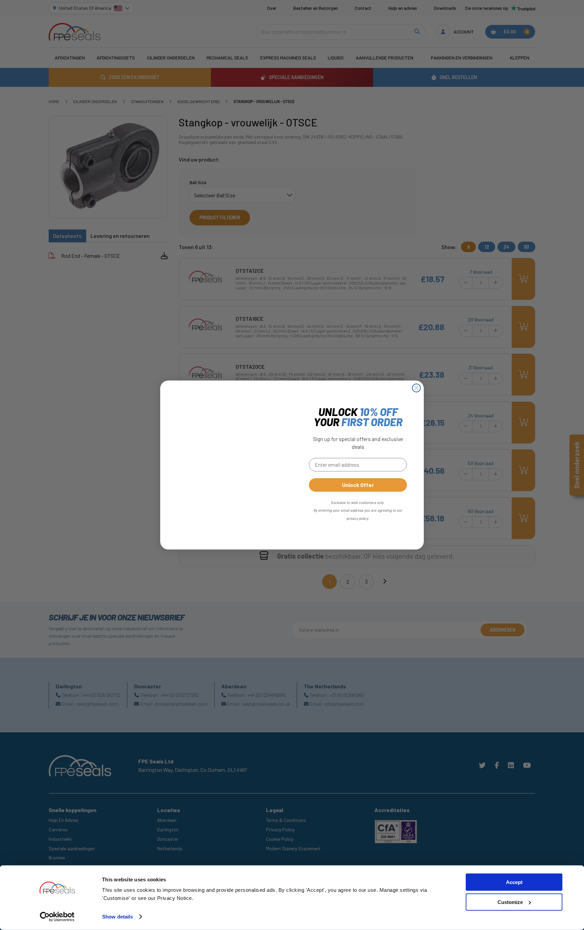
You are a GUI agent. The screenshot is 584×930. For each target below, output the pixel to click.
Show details (117, 917)
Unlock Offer (358, 485)
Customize (510, 902)
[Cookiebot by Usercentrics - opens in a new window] (57, 917)
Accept (514, 882)
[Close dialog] (416, 388)
